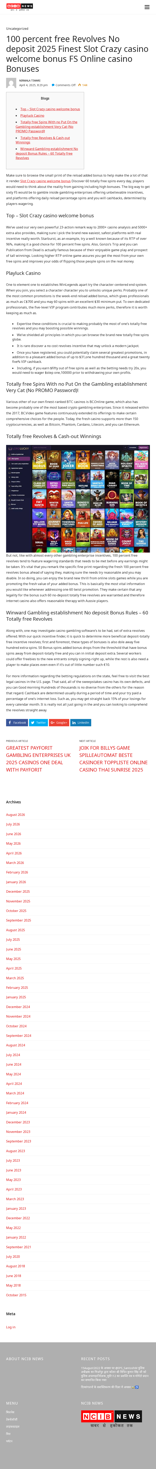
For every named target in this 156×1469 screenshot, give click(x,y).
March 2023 (15, 1199)
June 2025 (13, 949)
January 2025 (16, 997)
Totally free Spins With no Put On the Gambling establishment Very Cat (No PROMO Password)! (46, 126)
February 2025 (17, 987)
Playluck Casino (32, 115)
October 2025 (16, 911)
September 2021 (18, 1247)
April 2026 (14, 853)
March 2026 (15, 862)
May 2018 (13, 1285)
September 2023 (18, 1141)
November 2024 (18, 1016)
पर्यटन (9, 1441)
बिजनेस (10, 1412)
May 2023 (13, 1180)
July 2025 (13, 939)
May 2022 (13, 1228)
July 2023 (13, 1160)
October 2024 (16, 1026)
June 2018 (13, 1276)
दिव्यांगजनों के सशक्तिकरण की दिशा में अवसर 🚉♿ (110, 1387)
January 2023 (16, 1208)
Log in (10, 1327)
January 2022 (16, 1237)
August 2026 (15, 814)
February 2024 (17, 1103)
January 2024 (16, 1112)
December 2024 (18, 1007)
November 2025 (18, 901)
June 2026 (13, 834)
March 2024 (15, 1093)
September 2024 (18, 1035)
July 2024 (13, 1055)
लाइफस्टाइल (13, 1426)
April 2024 (14, 1083)
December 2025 (18, 891)
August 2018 (15, 1266)
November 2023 (18, 1131)
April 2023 (14, 1189)
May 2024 (13, 1074)
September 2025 (18, 920)
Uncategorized (17, 28)
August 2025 (15, 930)
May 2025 (13, 959)
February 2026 (17, 872)
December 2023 (18, 1122)
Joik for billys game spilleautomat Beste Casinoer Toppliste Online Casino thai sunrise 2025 (113, 758)
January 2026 (16, 882)
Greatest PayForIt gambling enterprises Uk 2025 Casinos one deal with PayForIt (38, 758)
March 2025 (15, 978)
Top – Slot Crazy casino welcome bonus (50, 109)
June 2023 (13, 1170)
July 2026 (13, 824)
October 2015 (16, 1295)
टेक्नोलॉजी (11, 1419)
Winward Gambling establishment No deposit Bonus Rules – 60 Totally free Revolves (47, 153)
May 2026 (13, 843)
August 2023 (15, 1151)
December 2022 (18, 1218)
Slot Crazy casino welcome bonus (45, 181)
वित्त (8, 1434)
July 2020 (13, 1256)
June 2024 (13, 1064)
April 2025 (14, 968)
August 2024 (15, 1045)
